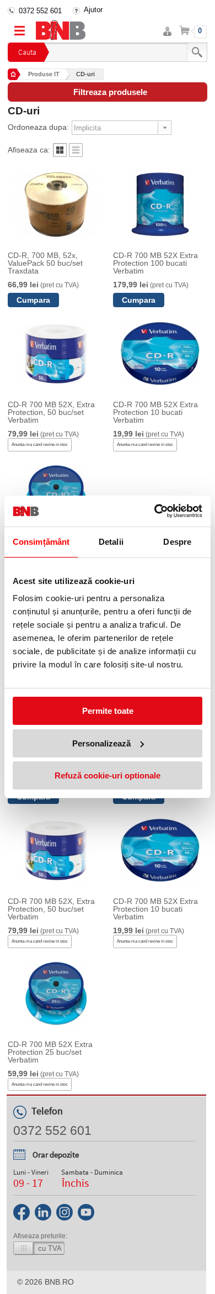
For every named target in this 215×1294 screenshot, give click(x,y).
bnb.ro (59, 1281)
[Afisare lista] (76, 154)
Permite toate (107, 711)
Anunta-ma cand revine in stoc (40, 444)
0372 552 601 (40, 11)
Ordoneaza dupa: (38, 127)
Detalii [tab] (111, 541)
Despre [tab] (177, 541)
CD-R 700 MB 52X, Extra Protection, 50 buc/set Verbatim (51, 412)
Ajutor (93, 10)
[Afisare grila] (60, 154)
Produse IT (44, 74)
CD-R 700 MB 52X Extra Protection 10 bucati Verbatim (155, 412)
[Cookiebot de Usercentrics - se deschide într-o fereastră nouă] (154, 511)
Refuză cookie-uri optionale (107, 775)
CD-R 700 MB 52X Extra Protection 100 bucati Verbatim (155, 263)
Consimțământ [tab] (41, 541)
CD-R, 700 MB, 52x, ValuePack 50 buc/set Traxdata (45, 263)
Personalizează (101, 743)
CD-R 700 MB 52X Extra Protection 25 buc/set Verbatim (50, 1052)
